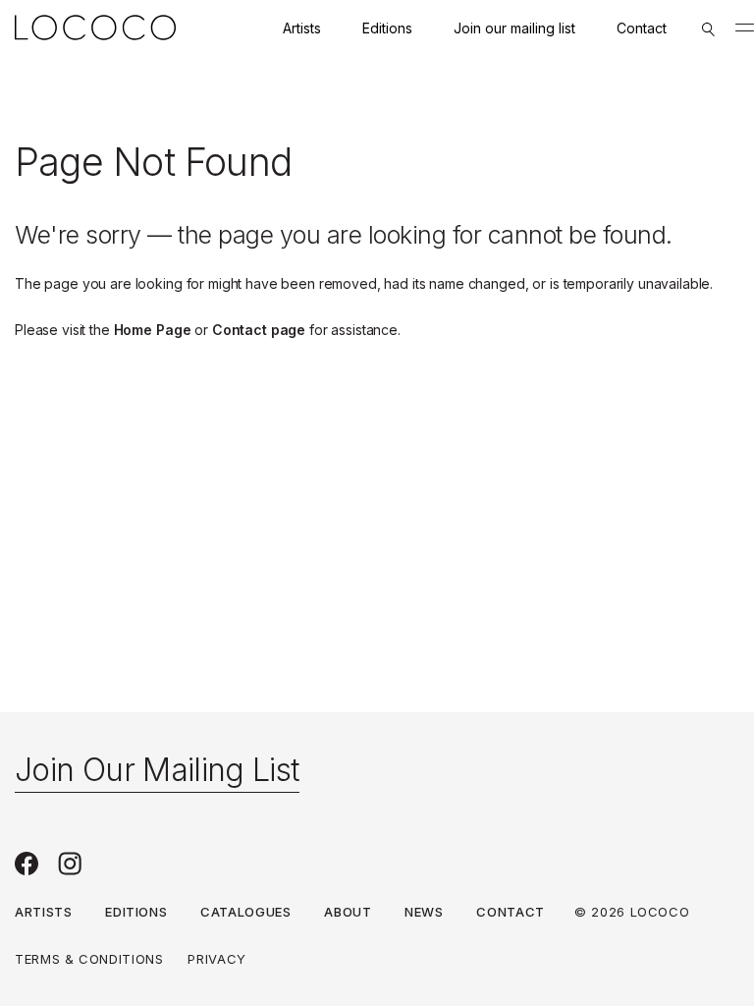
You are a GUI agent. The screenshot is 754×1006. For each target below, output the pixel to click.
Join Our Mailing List (157, 770)
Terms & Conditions (89, 959)
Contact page (258, 329)
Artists (302, 28)
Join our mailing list (514, 28)
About (347, 912)
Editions (387, 28)
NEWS (424, 912)
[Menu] (744, 27)
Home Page (152, 329)
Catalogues (246, 912)
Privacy (217, 959)
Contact (642, 28)
